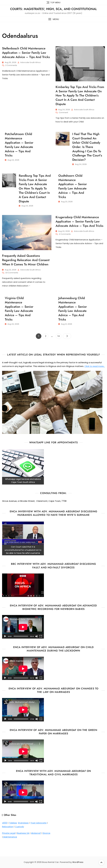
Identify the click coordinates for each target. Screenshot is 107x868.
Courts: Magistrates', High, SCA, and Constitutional (53, 9)
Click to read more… (94, 366)
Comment (63, 112)
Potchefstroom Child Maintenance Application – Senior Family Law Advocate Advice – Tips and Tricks (19, 145)
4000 (4, 822)
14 (59, 336)
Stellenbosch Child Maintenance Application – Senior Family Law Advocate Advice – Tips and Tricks (26, 52)
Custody (19, 826)
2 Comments (11, 65)
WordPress (77, 862)
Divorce (46, 833)
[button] (53, 19)
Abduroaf (36, 833)
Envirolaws (23, 822)
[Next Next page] (67, 336)
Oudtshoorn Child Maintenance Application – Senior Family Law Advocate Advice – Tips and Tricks (72, 186)
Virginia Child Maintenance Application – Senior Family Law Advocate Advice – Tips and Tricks (19, 309)
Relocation (7, 826)
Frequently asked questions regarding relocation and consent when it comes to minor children (25, 259)
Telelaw (13, 822)
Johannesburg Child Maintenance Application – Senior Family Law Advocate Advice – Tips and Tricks (72, 309)
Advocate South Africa (30, 62)
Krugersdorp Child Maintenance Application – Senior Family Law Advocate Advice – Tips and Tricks (79, 221)
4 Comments (65, 234)
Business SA (23, 833)
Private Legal (8, 833)
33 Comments (11, 272)
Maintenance (10, 836)
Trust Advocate (38, 822)
